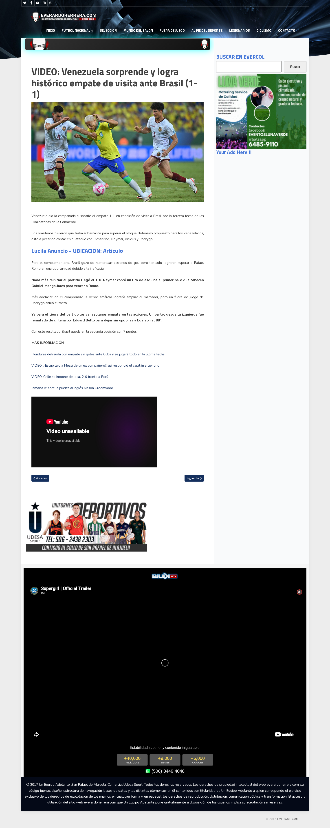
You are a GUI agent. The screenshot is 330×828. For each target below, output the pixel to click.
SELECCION (108, 30)
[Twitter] (25, 3)
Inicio (50, 30)
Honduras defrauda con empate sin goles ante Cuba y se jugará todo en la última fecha (98, 354)
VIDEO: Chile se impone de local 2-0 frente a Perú (69, 377)
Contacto (286, 30)
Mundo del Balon (138, 30)
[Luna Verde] (261, 111)
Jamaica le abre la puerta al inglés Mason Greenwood (72, 388)
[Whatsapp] (51, 3)
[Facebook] (31, 3)
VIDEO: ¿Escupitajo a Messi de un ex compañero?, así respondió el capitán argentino (95, 365)
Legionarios (239, 30)
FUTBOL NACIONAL (76, 30)
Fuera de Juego (172, 30)
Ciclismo (264, 30)
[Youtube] (38, 3)
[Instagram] (44, 3)
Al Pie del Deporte (206, 30)
